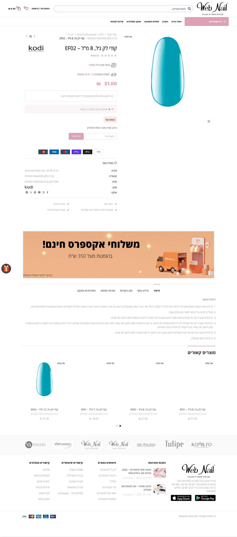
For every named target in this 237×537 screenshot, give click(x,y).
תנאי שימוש (44, 493)
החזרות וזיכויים (43, 481)
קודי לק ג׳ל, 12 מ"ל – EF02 (44, 409)
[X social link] (43, 192)
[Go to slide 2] (117, 426)
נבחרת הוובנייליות (75, 475)
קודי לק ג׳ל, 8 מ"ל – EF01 (192, 409)
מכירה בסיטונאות (75, 487)
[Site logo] (212, 8)
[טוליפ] (174, 445)
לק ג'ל (70, 34)
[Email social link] (39, 192)
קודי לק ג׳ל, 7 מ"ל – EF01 (94, 409)
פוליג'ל (113, 481)
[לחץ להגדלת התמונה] (209, 121)
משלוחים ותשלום (42, 475)
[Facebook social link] (48, 192)
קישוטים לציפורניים (107, 499)
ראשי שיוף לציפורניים (106, 493)
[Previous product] (34, 36)
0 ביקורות (95, 55)
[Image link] (198, 470)
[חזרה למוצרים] (31, 36)
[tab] (157, 289)
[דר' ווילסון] (146, 445)
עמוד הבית (112, 34)
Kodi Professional (86, 34)
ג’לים (101, 34)
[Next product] (27, 36)
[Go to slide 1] (120, 426)
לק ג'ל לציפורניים (108, 469)
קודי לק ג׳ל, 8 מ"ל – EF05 (143, 409)
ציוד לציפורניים (109, 487)
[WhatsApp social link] (31, 192)
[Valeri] (35, 445)
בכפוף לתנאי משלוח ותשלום (37, 275)
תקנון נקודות (44, 499)
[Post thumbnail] (160, 474)
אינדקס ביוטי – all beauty (70, 493)
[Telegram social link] (27, 192)
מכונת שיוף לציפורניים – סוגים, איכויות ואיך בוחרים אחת (136, 471)
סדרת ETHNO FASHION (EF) (102, 38)
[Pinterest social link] (35, 192)
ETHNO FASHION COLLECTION (41, 181)
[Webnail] (91, 445)
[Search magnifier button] (189, 8)
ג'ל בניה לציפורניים (107, 475)
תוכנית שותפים (76, 481)
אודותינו (46, 469)
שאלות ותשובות (76, 469)
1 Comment (129, 477)
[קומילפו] (201, 445)
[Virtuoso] (63, 445)
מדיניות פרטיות (43, 487)
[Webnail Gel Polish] (118, 445)
